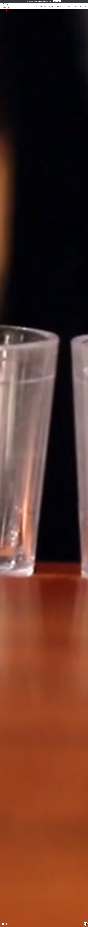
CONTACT (70, 6)
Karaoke (76, 6)
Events (45, 6)
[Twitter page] (81, 6)
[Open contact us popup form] (86, 924)
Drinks (40, 6)
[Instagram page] (86, 6)
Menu (36, 6)
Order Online (56, 1)
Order (61, 6)
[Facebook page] (83, 6)
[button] (3, 924)
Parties (57, 6)
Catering (51, 6)
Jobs (66, 6)
